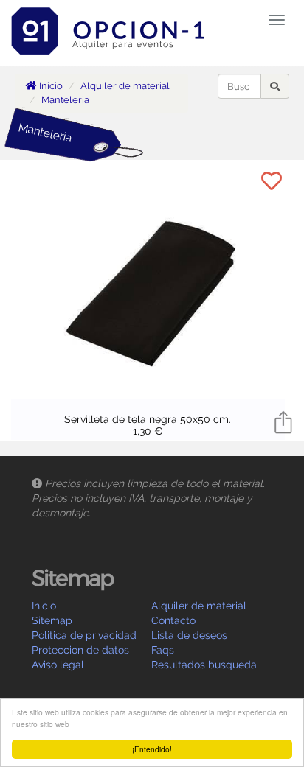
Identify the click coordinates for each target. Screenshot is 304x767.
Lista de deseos (189, 635)
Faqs (162, 650)
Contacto (173, 620)
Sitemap (52, 620)
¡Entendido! (152, 748)
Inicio (50, 85)
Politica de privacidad (84, 635)
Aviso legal (58, 664)
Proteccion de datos (80, 650)
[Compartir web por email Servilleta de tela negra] (283, 421)
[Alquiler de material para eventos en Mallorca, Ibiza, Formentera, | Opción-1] (113, 18)
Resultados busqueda (204, 664)
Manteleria (65, 99)
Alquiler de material (125, 85)
